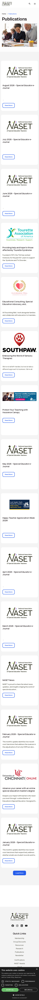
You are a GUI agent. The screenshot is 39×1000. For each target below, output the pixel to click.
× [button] (37, 969)
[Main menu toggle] (34, 4)
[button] (29, 3)
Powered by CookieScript (19, 998)
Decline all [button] (28, 990)
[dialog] (19, 983)
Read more (18, 977)
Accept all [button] (10, 990)
